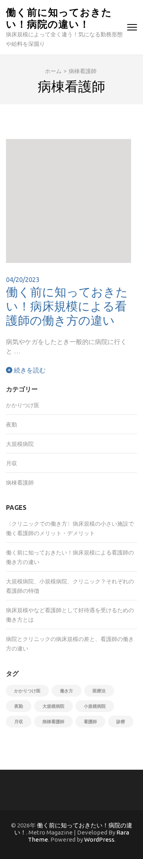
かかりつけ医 (22, 405)
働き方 (66, 690)
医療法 (99, 690)
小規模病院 (95, 706)
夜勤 (11, 424)
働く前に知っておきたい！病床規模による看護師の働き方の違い (67, 306)
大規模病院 (20, 444)
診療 (120, 721)
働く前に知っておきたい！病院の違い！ (59, 17)
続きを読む (29, 370)
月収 (11, 463)
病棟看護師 (20, 482)
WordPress (99, 839)
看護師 (90, 721)
